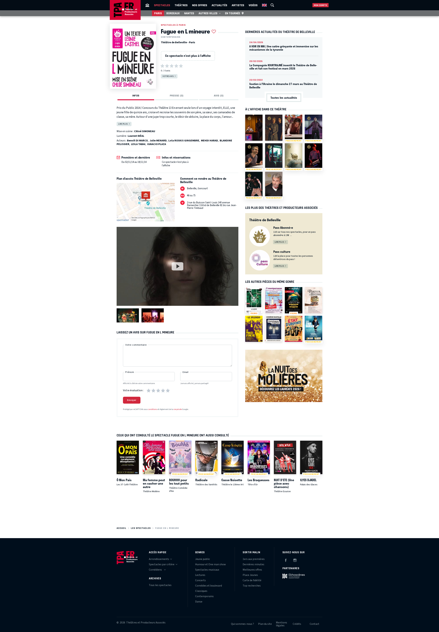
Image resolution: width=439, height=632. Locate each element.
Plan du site (265, 624)
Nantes (189, 13)
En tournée (232, 13)
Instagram (295, 559)
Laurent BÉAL (136, 136)
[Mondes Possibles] (273, 128)
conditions (152, 409)
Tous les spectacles (160, 585)
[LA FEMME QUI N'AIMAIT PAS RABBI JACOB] (273, 300)
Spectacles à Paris (173, 25)
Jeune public (202, 559)
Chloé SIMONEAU (144, 131)
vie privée (178, 409)
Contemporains (170, 37)
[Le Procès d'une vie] (254, 329)
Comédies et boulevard (208, 586)
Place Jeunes (250, 575)
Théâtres (181, 5)
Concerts (200, 580)
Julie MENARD (158, 140)
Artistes (238, 5)
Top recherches (252, 586)
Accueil (121, 528)
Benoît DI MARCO (137, 140)
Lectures (200, 575)
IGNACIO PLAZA (156, 144)
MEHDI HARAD (209, 140)
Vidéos (253, 5)
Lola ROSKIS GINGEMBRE (183, 140)
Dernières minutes (253, 564)
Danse (198, 602)
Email (185, 372)
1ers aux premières (254, 559)
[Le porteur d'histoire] (313, 300)
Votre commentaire (136, 344)
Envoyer (131, 400)
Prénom (129, 372)
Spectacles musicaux (207, 570)
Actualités (219, 5)
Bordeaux (173, 13)
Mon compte (320, 5)
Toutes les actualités (284, 97)
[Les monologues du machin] (273, 329)
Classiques (201, 591)
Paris (158, 13)
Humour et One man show (210, 564)
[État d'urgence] (293, 329)
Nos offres (199, 5)
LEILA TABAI (138, 144)
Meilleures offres (252, 570)
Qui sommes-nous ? (242, 624)
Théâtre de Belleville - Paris (178, 42)
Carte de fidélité (252, 580)
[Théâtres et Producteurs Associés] (147, 5)
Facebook (285, 559)
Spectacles (162, 5)
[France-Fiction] (254, 128)
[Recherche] (272, 5)
